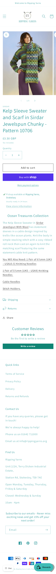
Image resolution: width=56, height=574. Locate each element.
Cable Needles (11, 281)
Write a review (28, 346)
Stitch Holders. (12, 288)
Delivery (10, 388)
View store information (19, 206)
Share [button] (10, 317)
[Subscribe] (46, 530)
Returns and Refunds (17, 396)
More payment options (28, 185)
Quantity (7, 148)
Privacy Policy (13, 381)
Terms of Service (14, 373)
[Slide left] (21, 101)
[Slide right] (35, 101)
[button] (4, 16)
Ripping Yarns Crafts (23, 569)
